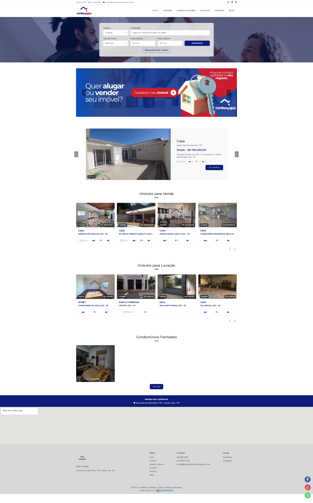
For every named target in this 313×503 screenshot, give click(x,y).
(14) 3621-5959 (96, 2)
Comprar (109, 33)
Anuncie (219, 10)
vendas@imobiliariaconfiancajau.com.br (120, 2)
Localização (135, 28)
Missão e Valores (186, 10)
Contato (205, 10)
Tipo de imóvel (109, 38)
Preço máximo (163, 38)
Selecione (109, 43)
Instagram (227, 470)
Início (155, 10)
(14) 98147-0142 (183, 470)
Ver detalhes (214, 178)
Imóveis (167, 10)
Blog (232, 10)
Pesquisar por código (156, 50)
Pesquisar (197, 43)
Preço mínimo (136, 38)
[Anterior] (230, 258)
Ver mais (156, 396)
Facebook (227, 466)
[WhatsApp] (228, 2)
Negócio (107, 28)
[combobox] (170, 32)
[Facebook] (232, 2)
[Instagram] (236, 2)
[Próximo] (235, 258)
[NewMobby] (164, 499)
